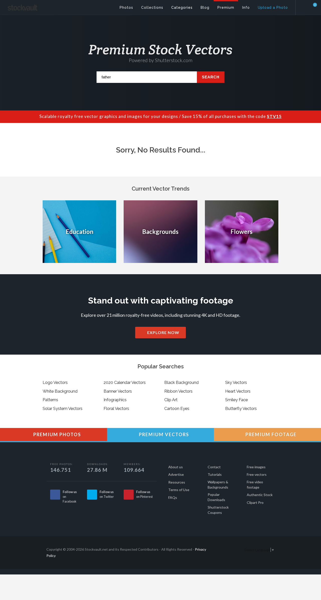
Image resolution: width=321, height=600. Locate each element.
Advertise (176, 474)
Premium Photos (56, 434)
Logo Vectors (55, 382)
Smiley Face (236, 399)
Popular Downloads (216, 497)
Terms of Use (178, 490)
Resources (176, 482)
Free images (256, 467)
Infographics (115, 399)
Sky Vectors (236, 382)
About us (175, 467)
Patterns (50, 399)
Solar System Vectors (63, 408)
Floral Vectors (116, 408)
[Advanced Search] (305, 6)
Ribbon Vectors (178, 391)
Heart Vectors (238, 391)
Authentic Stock (260, 495)
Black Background (181, 382)
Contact (214, 467)
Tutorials (215, 474)
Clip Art (171, 399)
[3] (311, 7)
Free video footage (255, 484)
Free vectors (257, 474)
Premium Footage (270, 434)
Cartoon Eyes (176, 408)
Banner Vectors (118, 391)
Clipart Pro (255, 502)
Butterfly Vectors (241, 408)
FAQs (172, 497)
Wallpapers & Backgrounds (218, 484)
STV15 (274, 116)
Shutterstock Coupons (218, 510)
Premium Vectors (163, 434)
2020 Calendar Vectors (125, 382)
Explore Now (162, 332)
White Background (60, 391)
